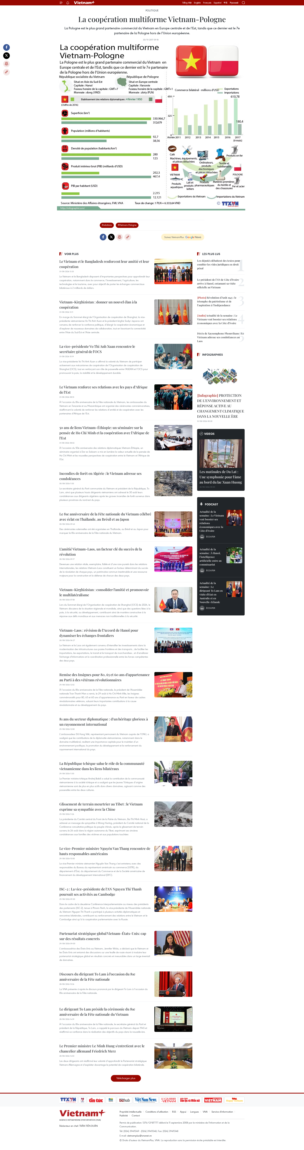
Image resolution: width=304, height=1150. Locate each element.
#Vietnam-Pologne (127, 224)
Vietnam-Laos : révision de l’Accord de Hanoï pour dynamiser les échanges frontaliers (98, 633)
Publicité (124, 1115)
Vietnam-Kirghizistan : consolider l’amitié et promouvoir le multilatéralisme (104, 592)
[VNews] (82, 1100)
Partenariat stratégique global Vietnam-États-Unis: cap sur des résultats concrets (102, 936)
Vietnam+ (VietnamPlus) (84, 2)
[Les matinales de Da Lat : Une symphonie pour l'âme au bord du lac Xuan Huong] (221, 453)
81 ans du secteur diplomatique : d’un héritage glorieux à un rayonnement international (103, 722)
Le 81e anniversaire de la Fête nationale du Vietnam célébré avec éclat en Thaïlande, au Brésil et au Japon (105, 517)
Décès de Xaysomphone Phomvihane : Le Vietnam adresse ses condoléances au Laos (220, 337)
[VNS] (145, 1100)
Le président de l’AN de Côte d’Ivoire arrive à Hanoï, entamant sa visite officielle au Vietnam (218, 283)
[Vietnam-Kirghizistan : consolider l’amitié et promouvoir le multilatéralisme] (173, 599)
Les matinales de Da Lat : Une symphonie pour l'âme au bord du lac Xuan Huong (221, 476)
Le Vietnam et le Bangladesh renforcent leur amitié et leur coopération (104, 264)
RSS (174, 1111)
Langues (194, 1111)
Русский (234, 3)
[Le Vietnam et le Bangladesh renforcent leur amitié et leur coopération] (173, 271)
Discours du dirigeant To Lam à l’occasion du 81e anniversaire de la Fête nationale (97, 977)
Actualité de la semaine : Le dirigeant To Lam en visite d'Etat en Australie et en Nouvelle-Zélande (211, 592)
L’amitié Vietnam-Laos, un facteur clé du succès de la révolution (100, 552)
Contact (136, 1115)
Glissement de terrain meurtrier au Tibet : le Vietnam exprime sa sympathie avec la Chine (101, 807)
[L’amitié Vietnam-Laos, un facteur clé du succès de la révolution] (173, 559)
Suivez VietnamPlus (174, 237)
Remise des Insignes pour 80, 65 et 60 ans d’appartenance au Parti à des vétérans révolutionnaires (104, 677)
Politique (152, 10)
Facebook (6, 47)
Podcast (211, 504)
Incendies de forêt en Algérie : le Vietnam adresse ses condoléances (100, 476)
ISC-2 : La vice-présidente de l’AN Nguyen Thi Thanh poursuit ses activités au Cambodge (100, 892)
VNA (205, 1111)
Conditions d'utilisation (157, 1111)
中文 (226, 3)
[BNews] (111, 1100)
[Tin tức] (96, 1100)
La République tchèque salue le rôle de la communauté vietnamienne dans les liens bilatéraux (101, 766)
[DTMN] (190, 1100)
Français (207, 2)
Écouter (210, 536)
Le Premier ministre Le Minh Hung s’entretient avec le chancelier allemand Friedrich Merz (102, 1048)
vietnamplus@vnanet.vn (139, 1135)
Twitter (6, 55)
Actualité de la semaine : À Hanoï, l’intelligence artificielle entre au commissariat (211, 557)
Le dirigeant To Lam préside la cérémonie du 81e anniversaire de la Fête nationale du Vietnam (97, 1012)
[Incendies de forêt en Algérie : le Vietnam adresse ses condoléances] (173, 483)
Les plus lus (211, 254)
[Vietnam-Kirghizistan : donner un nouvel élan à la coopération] (173, 312)
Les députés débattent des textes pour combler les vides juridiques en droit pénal (218, 264)
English (197, 2)
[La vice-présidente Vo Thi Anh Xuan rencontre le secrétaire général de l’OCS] (173, 356)
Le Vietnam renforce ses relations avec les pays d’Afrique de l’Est (103, 390)
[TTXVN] (68, 1100)
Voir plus (71, 254)
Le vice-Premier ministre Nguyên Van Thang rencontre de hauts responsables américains (104, 851)
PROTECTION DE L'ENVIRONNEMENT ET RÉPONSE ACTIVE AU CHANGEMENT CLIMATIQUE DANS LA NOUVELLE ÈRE (220, 406)
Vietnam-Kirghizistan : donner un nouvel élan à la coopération (98, 305)
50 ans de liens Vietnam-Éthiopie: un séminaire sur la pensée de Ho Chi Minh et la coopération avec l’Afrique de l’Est (104, 432)
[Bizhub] (124, 1100)
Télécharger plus (125, 1078)
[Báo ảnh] (213, 1100)
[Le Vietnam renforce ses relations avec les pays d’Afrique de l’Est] (173, 397)
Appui (183, 1111)
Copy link (6, 72)
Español (217, 2)
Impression (6, 64)
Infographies (212, 354)
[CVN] (168, 1100)
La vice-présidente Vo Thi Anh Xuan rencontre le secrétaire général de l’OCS (97, 349)
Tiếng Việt (187, 2)
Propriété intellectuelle (131, 1111)
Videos (209, 434)
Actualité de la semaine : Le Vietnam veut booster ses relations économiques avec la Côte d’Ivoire (217, 319)
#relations (107, 224)
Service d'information (222, 1111)
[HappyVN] (234, 1100)
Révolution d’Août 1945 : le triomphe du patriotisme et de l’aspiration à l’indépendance (216, 301)
